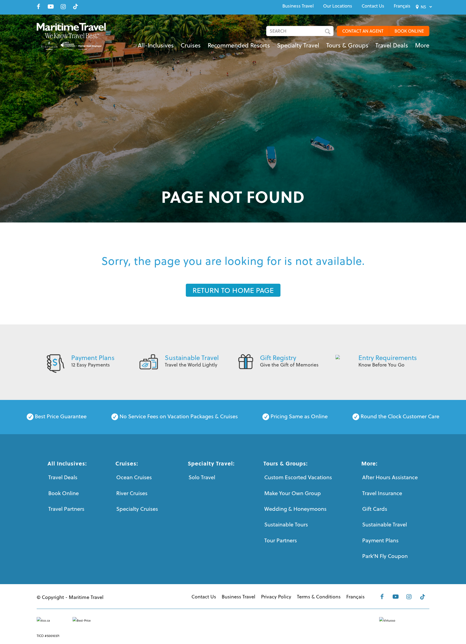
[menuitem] (298, 6)
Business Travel (298, 6)
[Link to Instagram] (63, 6)
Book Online (63, 493)
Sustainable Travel (192, 357)
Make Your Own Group (292, 493)
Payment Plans (93, 357)
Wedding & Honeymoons (295, 509)
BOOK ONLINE (409, 31)
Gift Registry (278, 357)
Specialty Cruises (137, 509)
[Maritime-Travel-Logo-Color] (71, 36)
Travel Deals (62, 477)
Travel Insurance (382, 493)
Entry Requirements (387, 357)
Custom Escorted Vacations (298, 477)
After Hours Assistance (390, 477)
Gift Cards (374, 509)
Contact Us (373, 6)
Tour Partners (280, 540)
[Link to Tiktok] (75, 6)
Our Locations (337, 6)
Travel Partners (66, 509)
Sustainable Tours (286, 524)
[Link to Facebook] (38, 6)
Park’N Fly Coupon (385, 556)
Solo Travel (202, 477)
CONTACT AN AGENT (362, 31)
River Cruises (132, 493)
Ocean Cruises (134, 477)
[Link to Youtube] (51, 6)
